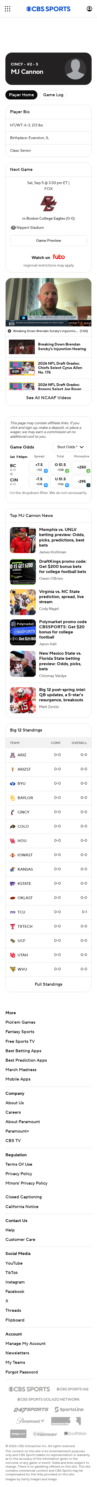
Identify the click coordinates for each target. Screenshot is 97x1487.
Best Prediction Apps (26, 1060)
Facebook (14, 1291)
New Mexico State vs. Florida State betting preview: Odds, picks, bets (60, 661)
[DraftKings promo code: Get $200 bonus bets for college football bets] (23, 572)
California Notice (22, 1206)
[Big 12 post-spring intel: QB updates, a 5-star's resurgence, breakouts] (23, 700)
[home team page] (48, 203)
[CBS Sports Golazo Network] (48, 1399)
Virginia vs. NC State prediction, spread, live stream (61, 597)
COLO (23, 826)
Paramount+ (17, 1131)
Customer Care (20, 1239)
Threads (13, 1310)
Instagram (15, 1282)
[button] (7, 9)
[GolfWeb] (75, 1434)
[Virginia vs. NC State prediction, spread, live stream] (23, 602)
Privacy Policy (18, 1174)
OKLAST (25, 898)
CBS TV (13, 1140)
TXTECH (25, 926)
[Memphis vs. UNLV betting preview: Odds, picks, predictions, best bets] (23, 540)
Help (10, 1230)
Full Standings (48, 984)
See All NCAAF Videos (48, 398)
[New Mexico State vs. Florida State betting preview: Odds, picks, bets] (23, 664)
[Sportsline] (69, 1408)
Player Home (21, 95)
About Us (14, 1103)
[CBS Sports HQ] (72, 1388)
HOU (22, 841)
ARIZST (24, 769)
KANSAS (25, 869)
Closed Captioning (23, 1197)
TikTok (11, 1272)
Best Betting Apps (23, 1051)
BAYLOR (25, 798)
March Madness (20, 1069)
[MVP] (18, 1431)
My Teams (15, 1362)
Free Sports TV (20, 1041)
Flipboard (15, 1320)
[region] (48, 302)
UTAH (23, 955)
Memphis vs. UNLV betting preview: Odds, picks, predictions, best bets (62, 537)
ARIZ (22, 755)
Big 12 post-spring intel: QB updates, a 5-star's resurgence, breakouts (62, 695)
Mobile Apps (17, 1079)
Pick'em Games (20, 1022)
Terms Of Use (18, 1164)
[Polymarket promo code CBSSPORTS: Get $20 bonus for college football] (23, 632)
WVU (22, 969)
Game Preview (48, 240)
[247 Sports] (30, 1408)
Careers (13, 1112)
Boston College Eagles (45, 218)
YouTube (14, 1263)
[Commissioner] (66, 1419)
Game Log (53, 95)
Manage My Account (25, 1343)
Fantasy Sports (19, 1031)
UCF (22, 941)
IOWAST (25, 855)
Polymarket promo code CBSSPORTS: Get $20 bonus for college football (63, 629)
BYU (22, 783)
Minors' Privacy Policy (26, 1183)
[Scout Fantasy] (45, 1433)
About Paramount (22, 1121)
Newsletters (17, 1353)
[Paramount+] (30, 1420)
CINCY (23, 812)
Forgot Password (21, 1372)
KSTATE (24, 883)
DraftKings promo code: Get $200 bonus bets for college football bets (62, 566)
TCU (21, 912)
